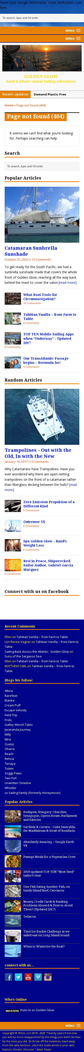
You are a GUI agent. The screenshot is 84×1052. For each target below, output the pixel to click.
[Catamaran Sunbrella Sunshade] (42, 240)
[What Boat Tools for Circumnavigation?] (13, 302)
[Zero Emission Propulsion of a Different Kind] (13, 509)
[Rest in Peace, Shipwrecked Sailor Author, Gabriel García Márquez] (13, 568)
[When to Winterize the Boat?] (13, 954)
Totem (9, 768)
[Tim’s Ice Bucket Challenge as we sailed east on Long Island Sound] (13, 939)
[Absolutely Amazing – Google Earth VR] (13, 850)
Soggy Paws (13, 773)
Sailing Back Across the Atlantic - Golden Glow (37, 651)
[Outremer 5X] (13, 529)
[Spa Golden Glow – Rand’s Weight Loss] (13, 548)
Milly (8, 734)
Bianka (9, 700)
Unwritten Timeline (18, 783)
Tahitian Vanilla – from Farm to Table (42, 637)
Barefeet (11, 696)
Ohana (9, 749)
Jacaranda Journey (18, 729)
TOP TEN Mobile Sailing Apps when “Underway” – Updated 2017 (48, 338)
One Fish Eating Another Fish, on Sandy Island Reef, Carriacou (46, 888)
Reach (9, 754)
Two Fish (11, 778)
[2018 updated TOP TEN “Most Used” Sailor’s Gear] (13, 880)
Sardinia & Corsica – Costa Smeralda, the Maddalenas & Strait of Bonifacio (49, 829)
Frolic (8, 720)
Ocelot (9, 744)
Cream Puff (13, 705)
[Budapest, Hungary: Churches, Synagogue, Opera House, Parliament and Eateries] (13, 820)
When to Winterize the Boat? (44, 946)
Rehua (9, 759)
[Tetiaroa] (13, 924)
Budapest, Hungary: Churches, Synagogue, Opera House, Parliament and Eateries (50, 816)
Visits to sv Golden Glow (37, 1010)
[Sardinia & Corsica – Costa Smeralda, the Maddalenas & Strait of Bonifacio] (13, 835)
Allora (9, 691)
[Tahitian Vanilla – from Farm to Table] (13, 322)
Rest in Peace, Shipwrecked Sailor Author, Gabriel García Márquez (48, 565)
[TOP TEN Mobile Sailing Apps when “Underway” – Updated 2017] (13, 342)
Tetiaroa (29, 916)
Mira (8, 739)
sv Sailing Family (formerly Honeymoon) (32, 793)
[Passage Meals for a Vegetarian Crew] (13, 865)
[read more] (68, 282)
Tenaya (10, 763)
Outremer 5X (34, 522)
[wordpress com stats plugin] (12, 1010)
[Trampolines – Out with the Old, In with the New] (42, 442)
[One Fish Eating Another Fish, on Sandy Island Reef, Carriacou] (13, 895)
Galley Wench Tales (19, 724)
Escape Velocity (16, 710)
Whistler (10, 788)
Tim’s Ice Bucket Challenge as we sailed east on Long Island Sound (46, 933)
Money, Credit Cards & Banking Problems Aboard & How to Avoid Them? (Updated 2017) (48, 905)
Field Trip (11, 715)
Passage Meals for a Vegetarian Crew (49, 857)
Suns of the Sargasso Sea (23, 656)
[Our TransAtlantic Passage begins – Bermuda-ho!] (13, 366)
